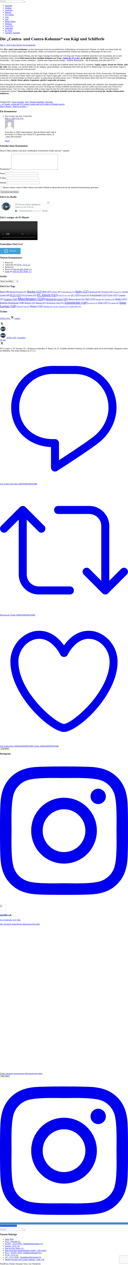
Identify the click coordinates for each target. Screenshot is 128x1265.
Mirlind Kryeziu (56, 299)
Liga (7, 17)
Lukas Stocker (16, 45)
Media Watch (10, 21)
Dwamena (107, 292)
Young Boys (64, 306)
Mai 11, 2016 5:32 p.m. (14, 118)
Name (2, 173)
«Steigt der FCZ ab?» (71, 58)
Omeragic (100, 299)
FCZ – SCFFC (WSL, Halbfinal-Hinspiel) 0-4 (23, 1253)
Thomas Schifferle (36, 102)
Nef (90, 299)
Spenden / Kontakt (12, 33)
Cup (6, 19)
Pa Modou (110, 299)
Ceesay (56, 292)
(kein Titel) (9, 1239)
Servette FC (93, 303)
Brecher (34, 291)
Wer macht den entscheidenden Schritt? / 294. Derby (25, 1250)
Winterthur (48, 306)
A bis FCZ (9, 26)
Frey (67, 295)
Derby (82, 291)
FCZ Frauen (29, 295)
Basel (4, 291)
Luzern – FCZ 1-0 (12, 1246)
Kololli (85, 295)
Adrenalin (9, 28)
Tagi (26, 102)
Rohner (30, 303)
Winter (36, 306)
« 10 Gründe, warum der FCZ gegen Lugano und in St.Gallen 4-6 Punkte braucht (32, 104)
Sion (103, 302)
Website (3, 183)
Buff (46, 291)
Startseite (8, 6)
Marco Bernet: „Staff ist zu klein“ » (14, 106)
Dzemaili (118, 292)
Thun (20, 306)
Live (113, 295)
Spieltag (8, 8)
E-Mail (3, 178)
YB (55, 306)
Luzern (10, 299)
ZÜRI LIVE (11, 338)
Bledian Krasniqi (18, 292)
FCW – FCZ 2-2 (23, 265)
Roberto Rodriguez (12, 302)
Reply (7, 141)
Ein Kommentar (29, 45)
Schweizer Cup (55, 303)
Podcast (8, 12)
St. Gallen (114, 303)
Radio (121, 299)
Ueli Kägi (49, 102)
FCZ (16, 295)
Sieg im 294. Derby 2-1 (22, 269)
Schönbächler (76, 302)
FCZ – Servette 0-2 (12, 1241)
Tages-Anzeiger (18, 102)
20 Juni (3, 340)
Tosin (26, 306)
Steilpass (8, 24)
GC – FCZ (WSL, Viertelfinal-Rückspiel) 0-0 (23, 1257)
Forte (61, 295)
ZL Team (8, 30)
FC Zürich (47, 295)
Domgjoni (95, 292)
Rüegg (41, 303)
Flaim (7, 271)
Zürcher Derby (75, 306)
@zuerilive (21, 338)
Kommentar (5, 169)
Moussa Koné (76, 299)
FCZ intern (9, 15)
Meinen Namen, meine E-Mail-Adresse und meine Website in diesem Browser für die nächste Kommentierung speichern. (51, 187)
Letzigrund (98, 295)
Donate (12, 251)
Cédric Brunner (68, 292)
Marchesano (31, 299)
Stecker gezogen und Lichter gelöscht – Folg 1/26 (24, 1259)
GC (75, 295)
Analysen (8, 10)
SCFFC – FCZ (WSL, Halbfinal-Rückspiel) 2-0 (24, 1244)
